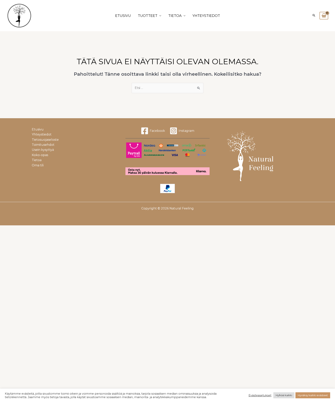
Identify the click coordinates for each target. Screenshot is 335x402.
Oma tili (38, 165)
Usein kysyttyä (43, 150)
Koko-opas (40, 155)
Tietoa (175, 16)
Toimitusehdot (43, 145)
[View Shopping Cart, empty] (323, 16)
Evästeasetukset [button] (260, 395)
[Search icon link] (314, 16)
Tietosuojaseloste (45, 140)
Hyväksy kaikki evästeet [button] (313, 395)
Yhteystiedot (206, 16)
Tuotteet (147, 16)
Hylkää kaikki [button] (284, 395)
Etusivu (123, 16)
